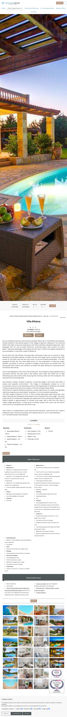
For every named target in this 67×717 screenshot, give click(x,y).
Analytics (18, 709)
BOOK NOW (60, 3)
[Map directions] (65, 3)
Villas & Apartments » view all (38, 316)
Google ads (45, 709)
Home (3, 8)
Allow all (27, 713)
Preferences (27, 709)
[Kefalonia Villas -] (10, 3)
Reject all (6, 713)
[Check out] (25, 306)
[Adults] (35, 306)
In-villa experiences (47, 8)
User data (36, 709)
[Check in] (14, 306)
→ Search (52, 306)
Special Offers (61, 8)
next (64, 317)
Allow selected (17, 713)
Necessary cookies (7, 709)
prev (61, 317)
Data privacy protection (40, 706)
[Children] (43, 306)
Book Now (28, 335)
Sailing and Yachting (31, 8)
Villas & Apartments (14, 8)
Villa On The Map (33, 424)
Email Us (39, 335)
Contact (33, 12)
